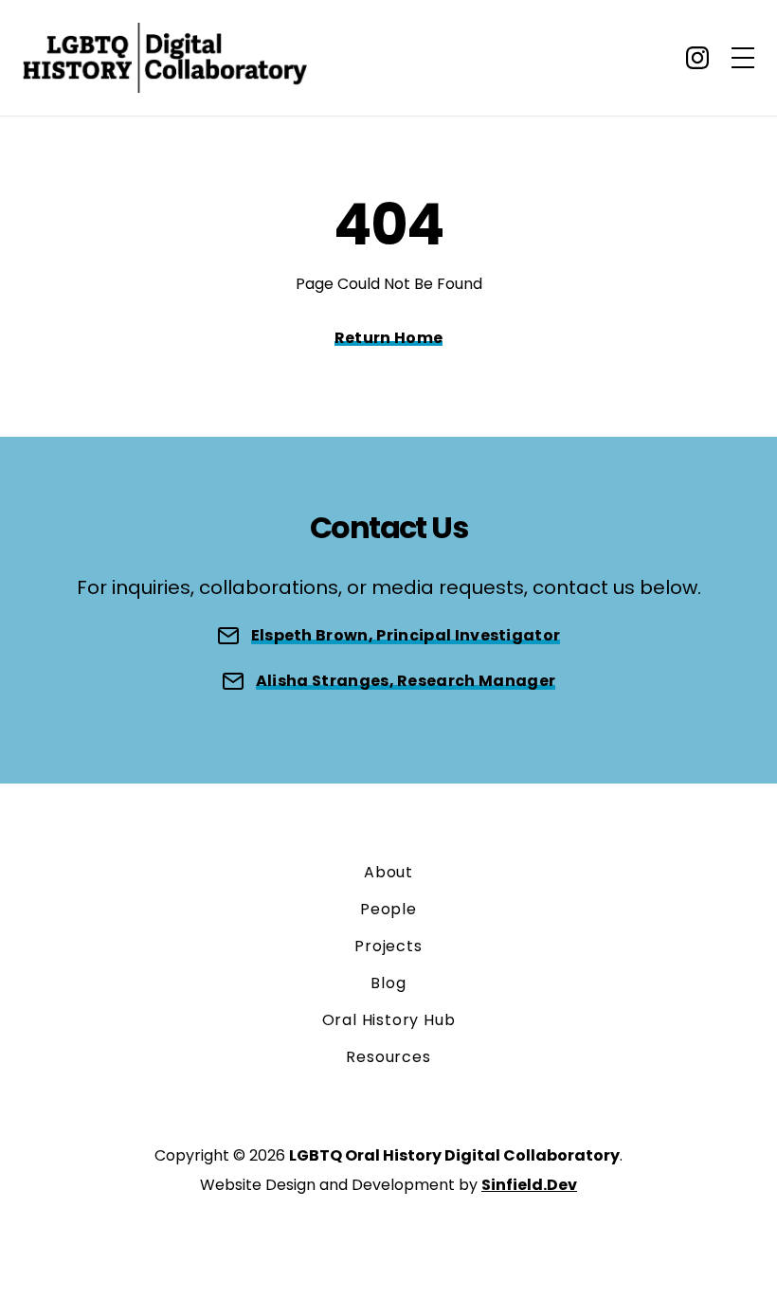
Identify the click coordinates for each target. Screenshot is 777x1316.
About (388, 872)
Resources (388, 1057)
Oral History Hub (389, 1020)
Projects (388, 946)
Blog (388, 983)
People (388, 909)
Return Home (388, 338)
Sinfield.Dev (529, 1185)
